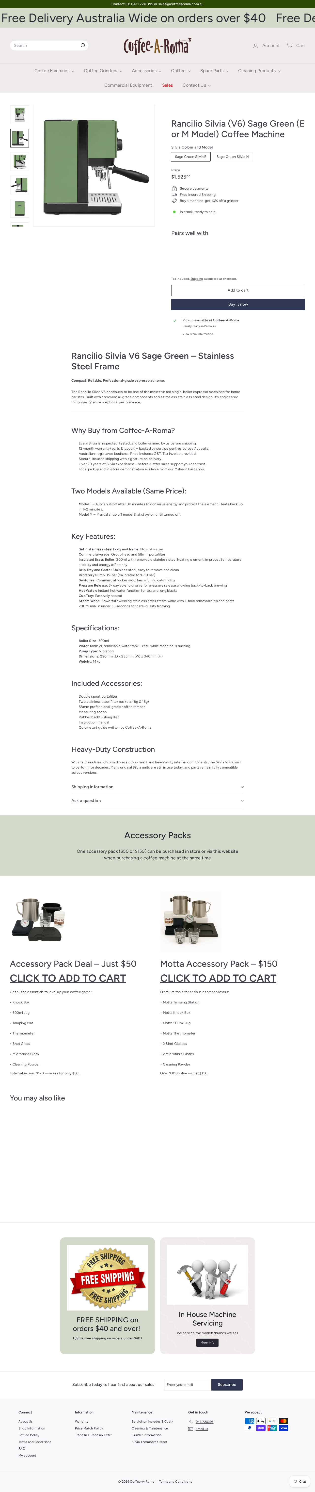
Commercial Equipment (128, 85)
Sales (167, 85)
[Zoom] (94, 165)
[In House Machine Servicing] (207, 1275)
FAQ (21, 1448)
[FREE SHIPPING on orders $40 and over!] (107, 1278)
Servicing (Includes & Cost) (152, 1421)
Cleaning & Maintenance (150, 1428)
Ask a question (86, 800)
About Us (25, 1421)
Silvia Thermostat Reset (149, 1442)
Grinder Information (147, 1435)
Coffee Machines (52, 70)
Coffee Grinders (101, 70)
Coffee (179, 70)
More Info (207, 1342)
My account (27, 1455)
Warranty (82, 1421)
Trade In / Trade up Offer (93, 1435)
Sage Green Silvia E (190, 157)
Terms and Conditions (34, 1442)
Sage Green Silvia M (233, 157)
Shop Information (31, 1428)
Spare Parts (212, 70)
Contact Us (195, 85)
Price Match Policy (89, 1428)
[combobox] (49, 45)
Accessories (145, 70)
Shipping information (92, 786)
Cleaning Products (257, 70)
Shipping (196, 278)
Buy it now (238, 304)
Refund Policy (29, 1435)
